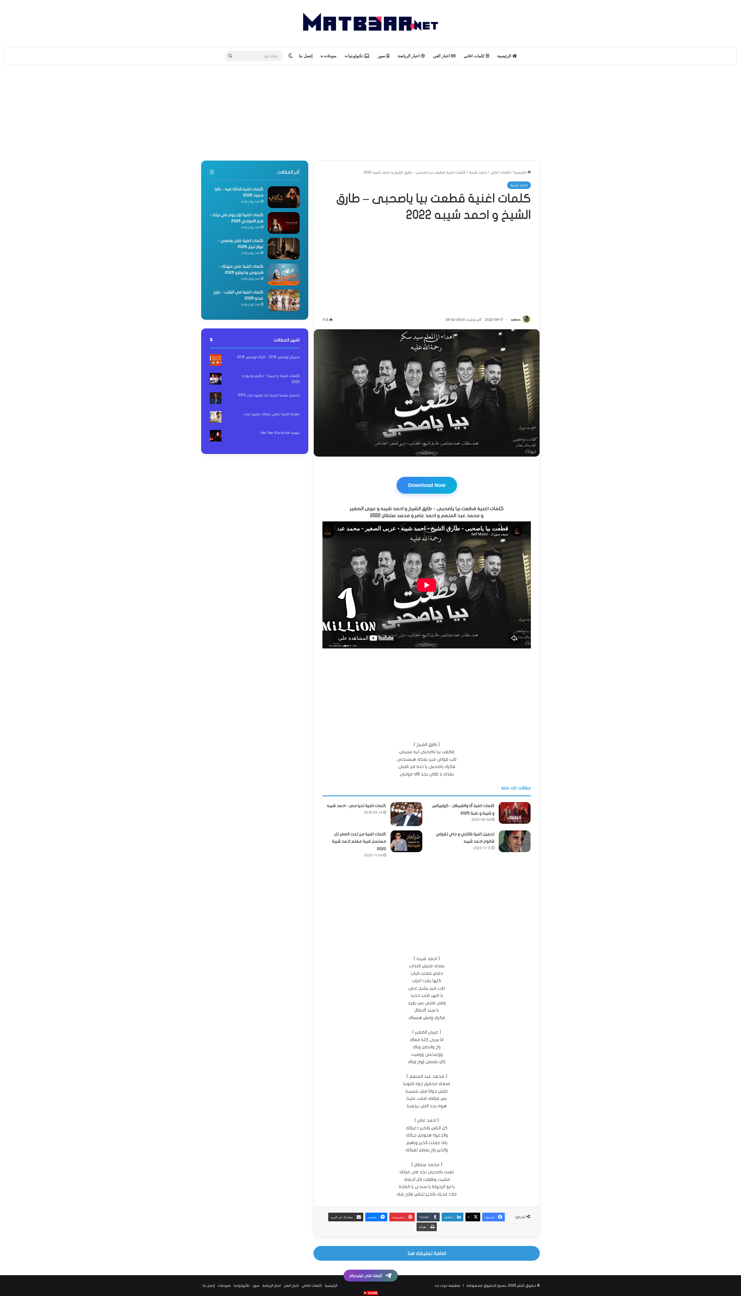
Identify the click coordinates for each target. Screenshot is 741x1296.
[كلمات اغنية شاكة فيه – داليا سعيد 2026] (284, 197)
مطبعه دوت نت (447, 1286)
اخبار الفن (442, 56)
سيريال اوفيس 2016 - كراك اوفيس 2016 (268, 357)
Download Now (426, 485)
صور (382, 56)
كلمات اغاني (475, 56)
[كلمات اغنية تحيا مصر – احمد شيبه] (406, 814)
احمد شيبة (478, 172)
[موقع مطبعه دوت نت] (370, 23)
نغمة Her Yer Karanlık (280, 433)
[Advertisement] (370, 111)
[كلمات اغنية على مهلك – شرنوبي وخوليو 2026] (284, 274)
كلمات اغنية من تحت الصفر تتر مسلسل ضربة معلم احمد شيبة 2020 (359, 841)
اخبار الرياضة (409, 56)
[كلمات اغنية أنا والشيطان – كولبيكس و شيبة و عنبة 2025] (515, 813)
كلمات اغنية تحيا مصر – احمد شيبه (356, 806)
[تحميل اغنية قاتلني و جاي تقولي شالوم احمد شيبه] (515, 841)
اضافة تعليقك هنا (427, 1253)
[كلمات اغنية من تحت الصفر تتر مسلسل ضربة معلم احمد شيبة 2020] (406, 841)
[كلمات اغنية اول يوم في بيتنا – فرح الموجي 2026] (284, 223)
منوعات (330, 56)
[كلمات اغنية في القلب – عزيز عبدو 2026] (284, 300)
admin (515, 319)
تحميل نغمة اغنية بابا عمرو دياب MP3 (269, 395)
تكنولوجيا (356, 56)
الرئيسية (504, 56)
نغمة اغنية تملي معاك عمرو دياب (271, 414)
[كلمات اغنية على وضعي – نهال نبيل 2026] (284, 249)
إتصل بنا (306, 56)
